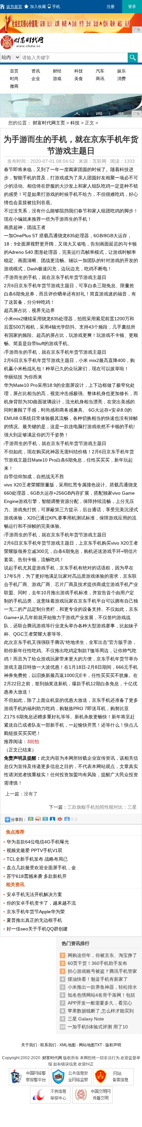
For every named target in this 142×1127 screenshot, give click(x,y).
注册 (111, 6)
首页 (14, 70)
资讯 (35, 70)
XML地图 (67, 1045)
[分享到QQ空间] (30, 818)
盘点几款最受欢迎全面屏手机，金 (41, 867)
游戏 (57, 78)
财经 (57, 70)
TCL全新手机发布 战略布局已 (37, 859)
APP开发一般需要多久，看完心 (100, 1003)
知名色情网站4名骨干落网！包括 (101, 995)
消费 (121, 78)
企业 (35, 78)
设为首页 (14, 6)
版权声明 (113, 1045)
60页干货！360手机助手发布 (97, 963)
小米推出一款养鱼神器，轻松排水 (102, 987)
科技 (78, 70)
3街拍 (33, 741)
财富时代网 (52, 1058)
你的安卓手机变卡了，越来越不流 (41, 903)
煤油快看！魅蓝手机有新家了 (98, 979)
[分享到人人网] (52, 818)
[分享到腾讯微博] (45, 818)
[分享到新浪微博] (37, 818)
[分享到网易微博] (59, 818)
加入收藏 (38, 6)
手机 (56, 6)
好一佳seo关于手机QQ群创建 (37, 928)
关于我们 (29, 1045)
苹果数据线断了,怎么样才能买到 (101, 1011)
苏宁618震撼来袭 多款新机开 (37, 876)
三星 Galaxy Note (86, 1018)
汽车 (100, 70)
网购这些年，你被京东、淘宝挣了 (102, 955)
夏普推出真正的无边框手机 (34, 920)
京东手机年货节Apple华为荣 (36, 911)
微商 (14, 86)
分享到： (19, 819)
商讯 (100, 78)
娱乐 (121, 70)
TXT (98, 1045)
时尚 (14, 78)
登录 (132, 6)
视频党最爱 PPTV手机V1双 (34, 850)
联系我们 (48, 1045)
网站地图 (87, 1045)
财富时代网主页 (49, 122)
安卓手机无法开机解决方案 (34, 894)
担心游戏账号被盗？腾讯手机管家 (102, 971)
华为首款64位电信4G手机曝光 (38, 841)
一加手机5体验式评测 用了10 (98, 1026)
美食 (78, 78)
